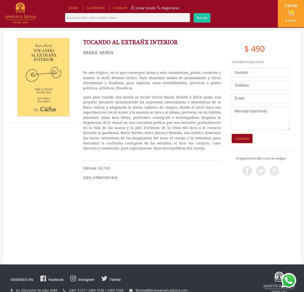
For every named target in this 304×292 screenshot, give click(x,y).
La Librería (95, 7)
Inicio (73, 7)
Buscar (202, 17)
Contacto (120, 7)
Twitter (115, 279)
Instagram (85, 279)
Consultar (242, 138)
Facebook (55, 279)
